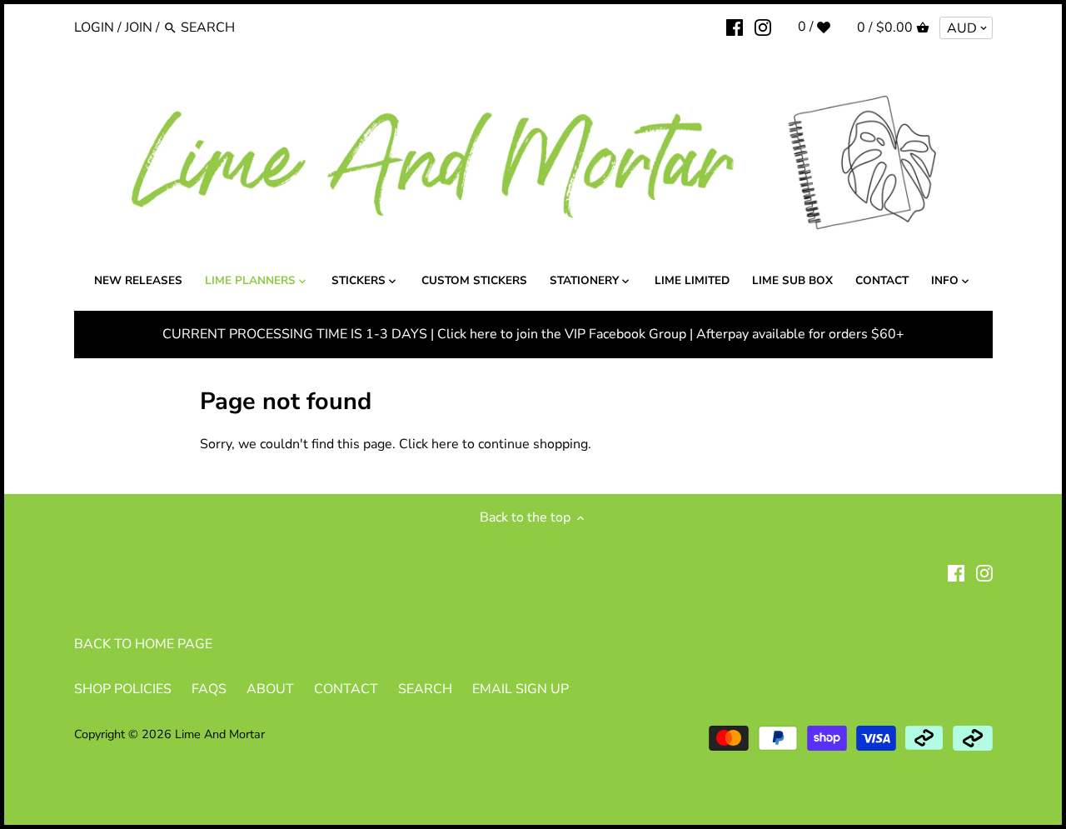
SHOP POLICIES (123, 689)
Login (94, 27)
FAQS (209, 689)
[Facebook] (734, 26)
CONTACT (346, 689)
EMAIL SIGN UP (520, 689)
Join (138, 27)
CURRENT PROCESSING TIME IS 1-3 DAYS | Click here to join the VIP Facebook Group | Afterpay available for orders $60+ (533, 334)
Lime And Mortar (220, 734)
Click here (429, 444)
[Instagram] (763, 26)
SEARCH (425, 689)
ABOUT (270, 689)
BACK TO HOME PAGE (143, 644)
